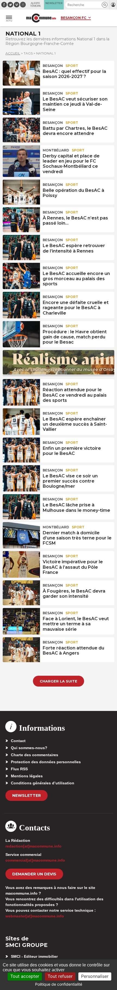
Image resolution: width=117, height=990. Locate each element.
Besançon (53, 66)
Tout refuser (60, 976)
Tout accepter (24, 976)
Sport (72, 66)
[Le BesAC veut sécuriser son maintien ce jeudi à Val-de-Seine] (21, 100)
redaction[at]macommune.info (33, 846)
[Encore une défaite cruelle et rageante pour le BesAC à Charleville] (21, 304)
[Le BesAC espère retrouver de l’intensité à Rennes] (21, 247)
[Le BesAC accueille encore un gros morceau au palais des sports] (21, 275)
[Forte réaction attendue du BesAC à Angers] (21, 649)
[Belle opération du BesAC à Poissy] (21, 192)
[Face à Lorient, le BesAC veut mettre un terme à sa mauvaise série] (21, 620)
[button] (104, 5)
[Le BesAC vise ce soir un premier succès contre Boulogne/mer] (21, 477)
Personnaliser (95, 976)
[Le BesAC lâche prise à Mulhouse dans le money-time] (21, 506)
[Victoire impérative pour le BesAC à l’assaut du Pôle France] (21, 563)
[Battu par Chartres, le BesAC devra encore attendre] (21, 130)
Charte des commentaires (34, 755)
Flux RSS (19, 769)
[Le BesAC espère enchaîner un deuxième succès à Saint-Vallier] (21, 420)
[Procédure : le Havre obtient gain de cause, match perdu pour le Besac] (21, 333)
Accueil (12, 53)
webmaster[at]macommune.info (34, 916)
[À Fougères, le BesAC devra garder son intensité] (21, 592)
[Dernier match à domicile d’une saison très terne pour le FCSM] (21, 534)
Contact (18, 741)
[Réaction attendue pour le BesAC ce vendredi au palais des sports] (21, 391)
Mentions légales (27, 776)
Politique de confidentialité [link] (58, 984)
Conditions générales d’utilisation (42, 783)
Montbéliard (56, 150)
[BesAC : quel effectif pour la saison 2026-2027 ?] (21, 73)
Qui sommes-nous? (29, 748)
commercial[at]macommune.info (35, 860)
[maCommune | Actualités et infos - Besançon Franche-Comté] (41, 18)
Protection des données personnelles (46, 762)
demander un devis (34, 874)
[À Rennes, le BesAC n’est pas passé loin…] (21, 219)
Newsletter (26, 795)
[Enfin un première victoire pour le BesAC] (21, 450)
